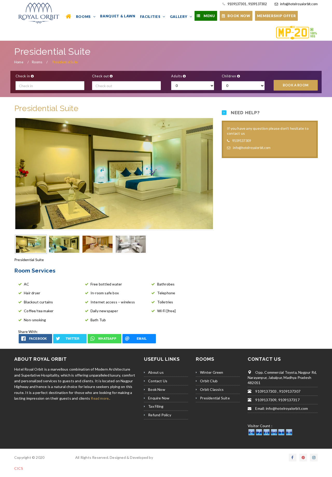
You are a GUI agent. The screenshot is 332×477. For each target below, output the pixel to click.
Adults (177, 76)
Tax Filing (155, 406)
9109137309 (241, 141)
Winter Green (211, 372)
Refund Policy (159, 415)
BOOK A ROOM (296, 85)
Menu (209, 16)
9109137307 (289, 391)
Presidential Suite (215, 398)
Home (18, 62)
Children (229, 76)
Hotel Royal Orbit (59, 457)
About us (156, 372)
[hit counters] (270, 432)
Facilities (150, 17)
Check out (101, 76)
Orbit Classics (212, 389)
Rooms (84, 17)
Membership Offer (276, 16)
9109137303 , (266, 391)
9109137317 (289, 400)
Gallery (179, 17)
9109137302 (257, 4)
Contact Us (157, 381)
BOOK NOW (238, 16)
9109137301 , (237, 4)
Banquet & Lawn (117, 16)
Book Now (156, 389)
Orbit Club (209, 381)
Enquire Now (158, 398)
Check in (23, 76)
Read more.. (100, 398)
